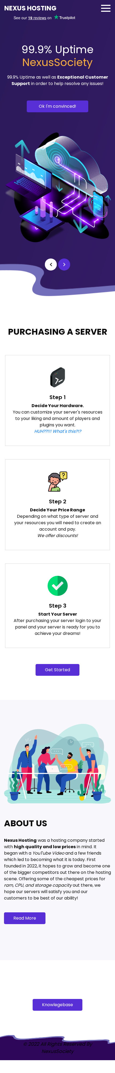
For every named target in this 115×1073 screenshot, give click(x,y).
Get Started (57, 670)
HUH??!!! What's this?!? (57, 431)
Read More (24, 918)
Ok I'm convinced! (57, 106)
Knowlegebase (57, 1005)
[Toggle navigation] (106, 8)
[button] (51, 264)
